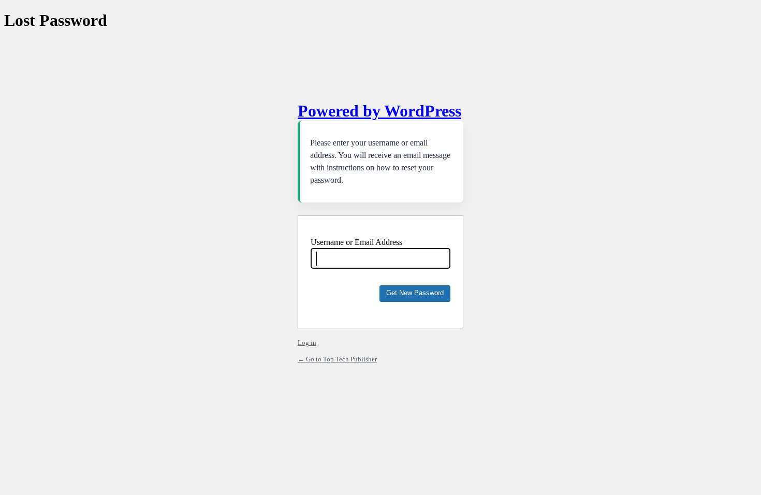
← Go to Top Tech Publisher (337, 359)
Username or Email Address (356, 242)
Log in (307, 342)
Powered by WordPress (379, 110)
